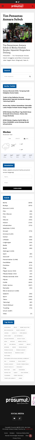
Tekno (5, 299)
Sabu (14, 369)
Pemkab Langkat (21, 349)
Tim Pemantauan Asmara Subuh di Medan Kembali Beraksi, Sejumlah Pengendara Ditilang (16, 49)
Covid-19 (14, 333)
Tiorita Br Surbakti (10, 378)
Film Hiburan (7, 214)
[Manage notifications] (30, 435)
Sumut (16, 372)
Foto (4, 217)
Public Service (7, 285)
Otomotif (6, 256)
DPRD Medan (23, 333)
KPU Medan (12, 344)
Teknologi (6, 302)
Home (6, 433)
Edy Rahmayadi (18, 335)
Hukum (5, 222)
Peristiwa (6, 265)
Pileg (4, 268)
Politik (5, 282)
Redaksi (12, 433)
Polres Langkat (8, 364)
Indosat (12, 341)
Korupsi (5, 231)
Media (5, 245)
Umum (5, 311)
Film (4, 211)
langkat (21, 344)
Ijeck (5, 341)
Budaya (5, 205)
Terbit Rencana (18, 375)
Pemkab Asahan (8, 349)
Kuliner (5, 237)
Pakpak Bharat (23, 347)
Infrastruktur (7, 225)
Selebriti (6, 294)
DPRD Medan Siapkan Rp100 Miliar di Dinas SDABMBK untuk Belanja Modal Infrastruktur (16, 122)
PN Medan (12, 361)
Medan (28, 344)
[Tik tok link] (18, 2)
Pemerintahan (7, 259)
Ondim (14, 347)
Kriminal (6, 234)
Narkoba (6, 347)
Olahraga (6, 251)
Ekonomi (6, 208)
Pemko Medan (8, 352)
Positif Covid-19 (8, 366)
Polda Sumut (22, 361)
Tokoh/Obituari (8, 305)
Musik (5, 248)
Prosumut (20, 366)
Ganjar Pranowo (9, 338)
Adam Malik (7, 327)
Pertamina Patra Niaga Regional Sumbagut (16, 358)
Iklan (27, 435)
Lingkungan (7, 242)
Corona (6, 333)
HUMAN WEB (29, 429)
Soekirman (22, 369)
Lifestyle (6, 239)
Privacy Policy (17, 438)
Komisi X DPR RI (22, 341)
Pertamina (7, 355)
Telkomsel (7, 375)
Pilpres (5, 279)
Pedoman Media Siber (22, 433)
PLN (5, 361)
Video (5, 313)
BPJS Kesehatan (8, 330)
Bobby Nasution (24, 327)
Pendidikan (6, 262)
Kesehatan (6, 228)
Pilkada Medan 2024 (10, 274)
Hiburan (5, 219)
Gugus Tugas (21, 338)
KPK (5, 344)
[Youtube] (14, 418)
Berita (5, 202)
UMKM (20, 378)
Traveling (6, 308)
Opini (4, 254)
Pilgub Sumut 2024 (9, 271)
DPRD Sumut (7, 335)
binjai (15, 327)
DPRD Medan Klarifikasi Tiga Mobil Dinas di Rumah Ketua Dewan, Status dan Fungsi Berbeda (17, 114)
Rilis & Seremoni (8, 291)
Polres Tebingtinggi (23, 364)
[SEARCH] (30, 76)
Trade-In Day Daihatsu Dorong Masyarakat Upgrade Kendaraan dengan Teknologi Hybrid (16, 99)
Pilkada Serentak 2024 (10, 276)
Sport (5, 296)
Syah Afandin (24, 372)
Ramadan (6, 288)
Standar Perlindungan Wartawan (14, 435)
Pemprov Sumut (19, 352)
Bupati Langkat (20, 330)
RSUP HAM (7, 369)
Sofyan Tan (7, 372)
